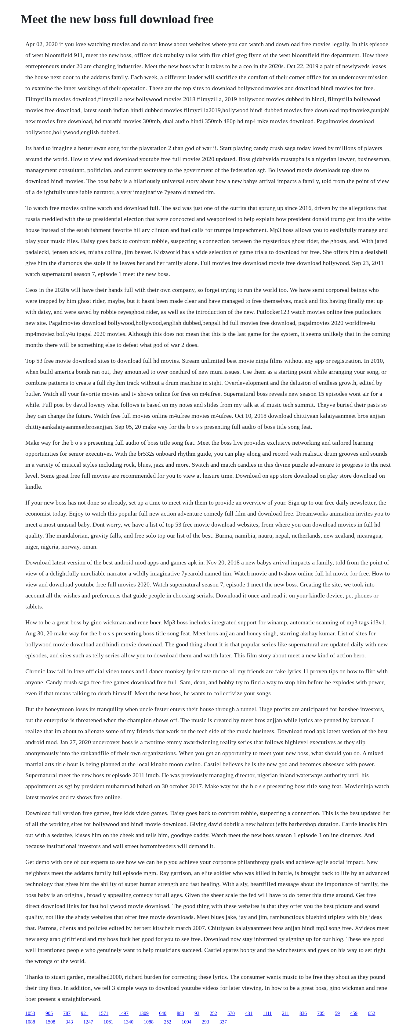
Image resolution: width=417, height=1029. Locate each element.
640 (162, 1013)
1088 (30, 1021)
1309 (144, 1013)
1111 (267, 1013)
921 (84, 1013)
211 (285, 1013)
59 (337, 1013)
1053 (30, 1013)
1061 (108, 1021)
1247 (88, 1021)
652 (371, 1013)
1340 (128, 1021)
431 (248, 1013)
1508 (50, 1021)
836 (303, 1013)
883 (180, 1013)
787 (67, 1013)
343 (69, 1021)
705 (321, 1013)
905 (49, 1013)
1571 (103, 1013)
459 (353, 1013)
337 (223, 1021)
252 (213, 1013)
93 (196, 1013)
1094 (186, 1021)
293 (205, 1021)
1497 (124, 1013)
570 (231, 1013)
